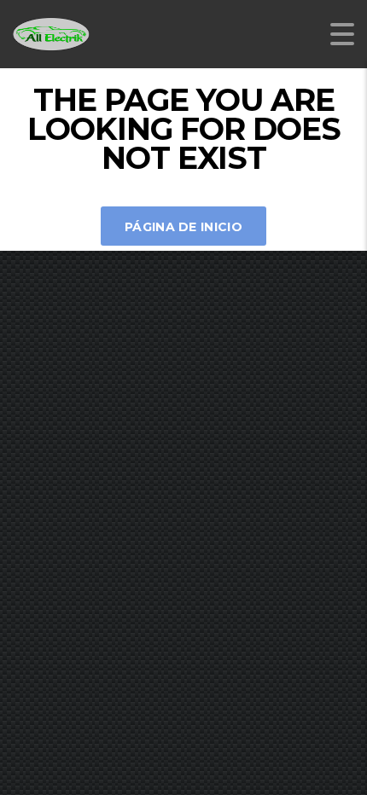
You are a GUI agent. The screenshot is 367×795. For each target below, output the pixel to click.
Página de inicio (183, 227)
